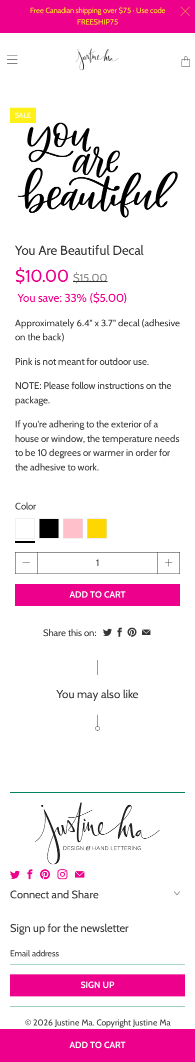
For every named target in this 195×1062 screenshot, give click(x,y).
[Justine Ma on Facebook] (30, 874)
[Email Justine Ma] (79, 874)
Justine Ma (73, 1022)
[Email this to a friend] (146, 632)
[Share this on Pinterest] (132, 632)
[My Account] (9, 59)
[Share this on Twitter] (108, 632)
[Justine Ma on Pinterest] (45, 874)
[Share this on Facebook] (120, 632)
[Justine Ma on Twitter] (15, 874)
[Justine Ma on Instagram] (63, 874)
